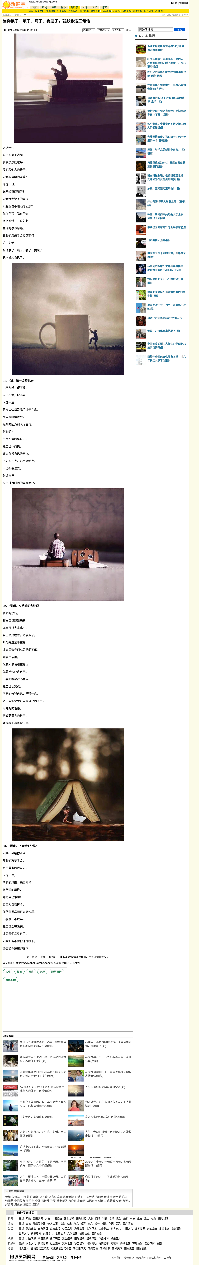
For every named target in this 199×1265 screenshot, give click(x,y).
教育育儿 (116, 1228)
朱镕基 (16, 1196)
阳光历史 (93, 1248)
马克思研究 (79, 1248)
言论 (28, 1223)
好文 (90, 1223)
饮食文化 (39, 11)
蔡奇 (119, 1200)
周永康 (18, 1204)
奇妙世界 (126, 11)
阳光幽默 (105, 1248)
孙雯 (53, 1200)
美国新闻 (38, 1218)
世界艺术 (60, 1233)
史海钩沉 (43, 1228)
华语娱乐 (43, 1238)
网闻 (97, 1218)
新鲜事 (74, 7)
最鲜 (21, 1243)
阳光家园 (129, 1248)
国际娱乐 (79, 1238)
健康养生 (31, 1228)
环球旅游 (137, 11)
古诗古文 (164, 1228)
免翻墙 (183, 3)
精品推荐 (104, 1238)
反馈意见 (129, 1257)
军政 (28, 1218)
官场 (111, 1218)
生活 (63, 7)
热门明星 (55, 1238)
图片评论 (128, 1223)
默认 (128, 30)
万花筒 (116, 11)
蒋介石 (72, 1200)
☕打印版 (166, 15)
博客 (104, 7)
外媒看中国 (39, 1223)
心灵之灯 (67, 1228)
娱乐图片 (116, 1238)
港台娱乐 (67, 1238)
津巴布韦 (91, 1200)
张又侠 (114, 1196)
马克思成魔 (55, 1196)
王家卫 (27, 1204)
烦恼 (19, 972)
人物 (90, 1218)
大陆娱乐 (31, 1238)
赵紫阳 (9, 1204)
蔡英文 (127, 1200)
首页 (34, 7)
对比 (104, 1223)
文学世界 (72, 1233)
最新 (31, 11)
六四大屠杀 (102, 1196)
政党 (76, 1223)
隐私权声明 (155, 1257)
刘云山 (102, 1200)
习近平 (79, 1196)
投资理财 (176, 1228)
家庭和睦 (11, 980)
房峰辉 (111, 1200)
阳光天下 (117, 1248)
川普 (36, 1196)
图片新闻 (163, 1218)
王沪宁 (30, 1200)
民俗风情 (148, 11)
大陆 (47, 1218)
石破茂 (45, 1200)
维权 (125, 1218)
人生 (8, 972)
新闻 (44, 7)
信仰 (153, 1218)
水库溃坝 (68, 1196)
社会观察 (61, 11)
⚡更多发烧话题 (14, 1191)
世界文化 (24, 1233)
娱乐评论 (91, 1238)
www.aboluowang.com (43, 1)
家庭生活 (55, 1228)
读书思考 (36, 1233)
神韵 (29, 1196)
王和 (43, 957)
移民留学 (84, 11)
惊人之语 (52, 1223)
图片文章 (97, 1233)
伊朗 (8, 1196)
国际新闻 (69, 1218)
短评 (83, 1223)
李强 (37, 1200)
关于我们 (116, 1257)
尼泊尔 (36, 1204)
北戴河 (81, 1200)
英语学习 (48, 1233)
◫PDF (184, 15)
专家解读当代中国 (61, 1248)
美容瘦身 (152, 1228)
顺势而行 (56, 972)
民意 (118, 1223)
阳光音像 (141, 1248)
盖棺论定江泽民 (40, 1248)
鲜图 (159, 1243)
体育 (132, 1218)
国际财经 (81, 1218)
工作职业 (104, 1228)
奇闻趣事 (106, 11)
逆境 (42, 972)
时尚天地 (95, 11)
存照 (111, 1223)
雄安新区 (62, 1200)
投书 (97, 1223)
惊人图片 (24, 1248)
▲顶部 (167, 1257)
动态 (62, 1223)
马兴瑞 (43, 1196)
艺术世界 (140, 1228)
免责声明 (141, 1257)
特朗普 (9, 1200)
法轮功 (123, 1196)
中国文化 (128, 1228)
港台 (146, 1218)
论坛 (94, 7)
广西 (23, 1196)
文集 (69, 1223)
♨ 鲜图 (159, 11)
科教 (104, 1218)
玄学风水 (91, 1228)
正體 (174, 3)
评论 (54, 7)
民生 (118, 1218)
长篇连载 (84, 1233)
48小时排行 (147, 36)
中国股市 (19, 1200)
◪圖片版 (176, 15)
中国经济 (89, 1196)
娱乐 (85, 7)
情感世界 (50, 11)
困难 (31, 972)
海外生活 (79, 1228)
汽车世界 (73, 11)
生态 (139, 1218)
